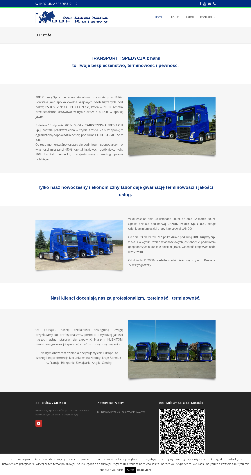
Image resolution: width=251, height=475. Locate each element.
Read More (144, 470)
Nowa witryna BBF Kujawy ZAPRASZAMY (123, 411)
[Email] (209, 3)
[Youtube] (204, 3)
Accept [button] (130, 470)
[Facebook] (200, 3)
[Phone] (214, 3)
